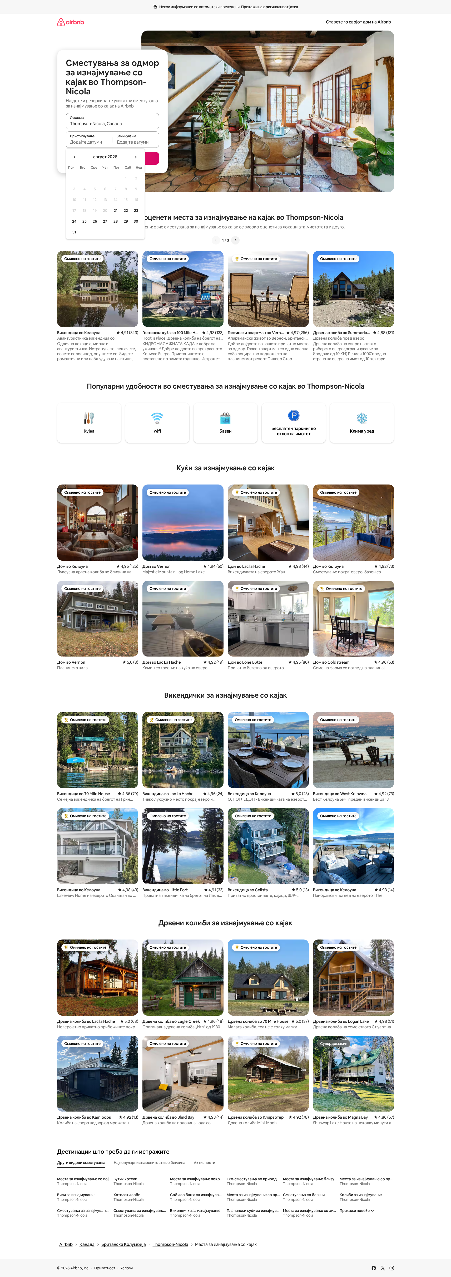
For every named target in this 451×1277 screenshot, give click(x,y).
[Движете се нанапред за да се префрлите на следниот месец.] (135, 157)
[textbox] (89, 142)
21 (115, 210)
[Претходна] (216, 240)
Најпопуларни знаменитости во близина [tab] (149, 1162)
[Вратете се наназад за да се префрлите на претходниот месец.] (75, 157)
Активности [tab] (204, 1162)
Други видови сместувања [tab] (81, 1162)
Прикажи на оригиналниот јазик (269, 6)
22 (126, 210)
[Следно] (235, 240)
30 (136, 221)
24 (74, 221)
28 (115, 221)
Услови (126, 1268)
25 (84, 221)
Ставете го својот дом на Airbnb (358, 22)
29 (126, 221)
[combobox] (112, 123)
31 (74, 232)
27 (105, 221)
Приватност (104, 1268)
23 (136, 210)
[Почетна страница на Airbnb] (70, 22)
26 (95, 221)
